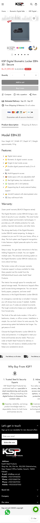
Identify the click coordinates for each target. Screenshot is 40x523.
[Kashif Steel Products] (20, 4)
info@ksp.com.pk (14, 474)
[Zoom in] (33, 46)
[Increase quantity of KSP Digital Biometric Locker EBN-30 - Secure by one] (36, 75)
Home (4, 11)
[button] (35, 4)
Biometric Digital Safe (17, 11)
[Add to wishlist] (33, 18)
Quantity (5, 75)
